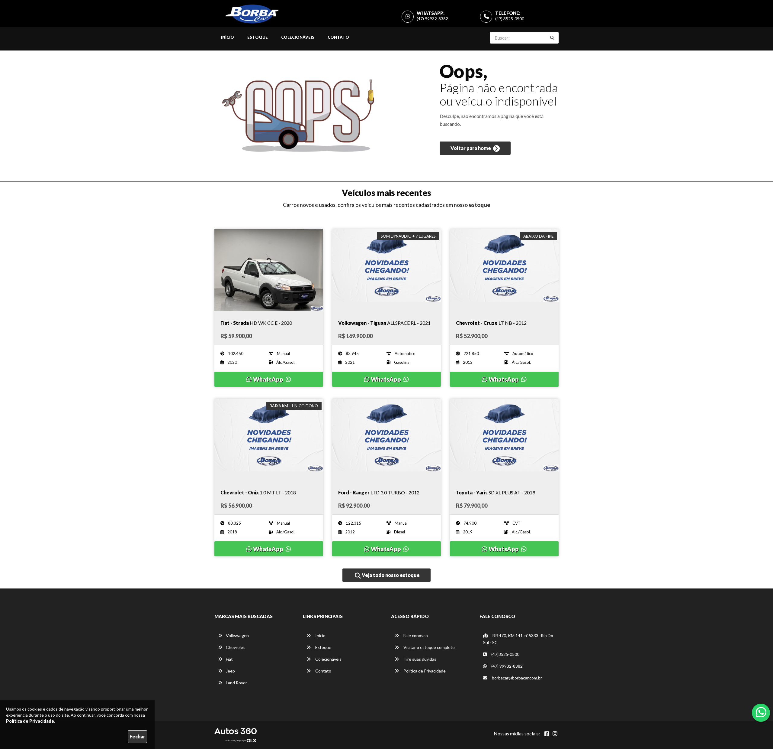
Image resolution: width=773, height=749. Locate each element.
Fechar (137, 736)
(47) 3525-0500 (509, 18)
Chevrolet (235, 647)
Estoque (257, 37)
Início (227, 37)
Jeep (230, 670)
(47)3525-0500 (504, 654)
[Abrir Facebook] (546, 734)
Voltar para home (471, 148)
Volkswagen (237, 635)
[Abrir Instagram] (555, 734)
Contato (338, 37)
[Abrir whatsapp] (761, 712)
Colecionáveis (297, 37)
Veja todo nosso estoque (390, 575)
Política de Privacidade (424, 670)
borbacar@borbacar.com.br (516, 677)
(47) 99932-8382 (432, 18)
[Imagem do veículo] (268, 270)
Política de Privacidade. (30, 721)
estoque (479, 204)
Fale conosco (415, 635)
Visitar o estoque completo (429, 647)
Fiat (229, 659)
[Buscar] (552, 37)
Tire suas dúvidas (419, 659)
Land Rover (236, 682)
